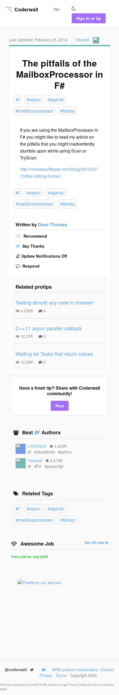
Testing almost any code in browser (54, 302)
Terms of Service (103, 685)
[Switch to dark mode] (73, 8)
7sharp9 (82, 39)
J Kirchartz (37, 446)
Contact (107, 669)
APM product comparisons (75, 669)
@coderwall (16, 669)
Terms (61, 675)
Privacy (46, 675)
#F (38, 432)
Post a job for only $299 (29, 556)
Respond (30, 266)
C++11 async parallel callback (48, 328)
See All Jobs (95, 542)
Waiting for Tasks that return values (54, 353)
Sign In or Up (88, 18)
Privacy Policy (78, 685)
